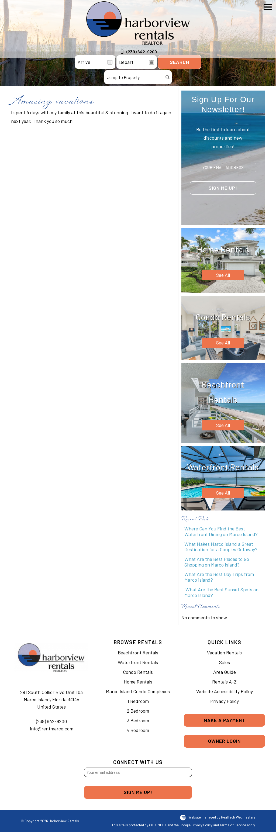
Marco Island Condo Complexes (138, 691)
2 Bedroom (138, 711)
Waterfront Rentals (138, 662)
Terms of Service (233, 825)
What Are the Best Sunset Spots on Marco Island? (221, 592)
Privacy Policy (224, 701)
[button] (268, 32)
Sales (224, 662)
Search (179, 62)
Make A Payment (224, 720)
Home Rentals (138, 682)
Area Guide (224, 672)
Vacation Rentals (224, 652)
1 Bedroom (138, 701)
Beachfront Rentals (138, 652)
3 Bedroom (138, 720)
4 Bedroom (138, 730)
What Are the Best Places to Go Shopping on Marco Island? (216, 562)
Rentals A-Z (224, 682)
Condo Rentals (138, 672)
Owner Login (224, 741)
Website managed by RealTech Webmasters (222, 817)
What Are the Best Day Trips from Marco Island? (219, 577)
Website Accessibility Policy (224, 691)
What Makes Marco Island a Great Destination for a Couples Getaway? (220, 547)
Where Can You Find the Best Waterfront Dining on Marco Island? (221, 531)
